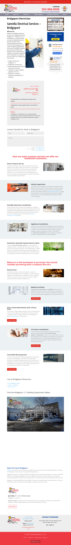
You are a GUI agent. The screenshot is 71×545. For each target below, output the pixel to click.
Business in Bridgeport (13, 385)
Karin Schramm (57, 58)
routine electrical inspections (53, 191)
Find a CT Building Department (39, 413)
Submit (40, 149)
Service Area (38, 537)
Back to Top (34, 541)
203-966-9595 (50, 9)
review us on (56, 53)
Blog (64, 14)
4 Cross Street (28, 517)
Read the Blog (35, 298)
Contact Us (45, 537)
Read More (35, 421)
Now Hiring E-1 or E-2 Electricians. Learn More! (35, 1)
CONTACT (35, 18)
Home (7, 14)
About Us (16, 14)
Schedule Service (53, 14)
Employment (38, 14)
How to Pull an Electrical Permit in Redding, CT (35, 409)
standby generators (14, 316)
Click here (55, 39)
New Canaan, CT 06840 (28, 518)
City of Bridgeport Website (14, 383)
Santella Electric (57, 44)
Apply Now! (12, 506)
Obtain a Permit (11, 386)
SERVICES (26, 14)
